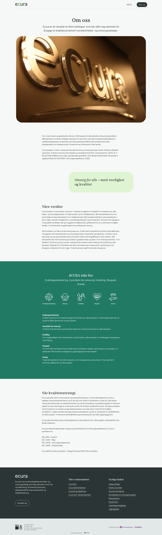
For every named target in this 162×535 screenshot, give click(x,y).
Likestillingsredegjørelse (117, 505)
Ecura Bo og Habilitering (77, 491)
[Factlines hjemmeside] (138, 527)
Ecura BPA (72, 484)
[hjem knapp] (21, 4)
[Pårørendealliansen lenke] (126, 527)
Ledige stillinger (114, 484)
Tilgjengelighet (114, 509)
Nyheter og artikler (115, 488)
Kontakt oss (22, 503)
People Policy (113, 502)
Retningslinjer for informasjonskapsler (122, 495)
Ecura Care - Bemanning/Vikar (80, 495)
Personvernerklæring (116, 491)
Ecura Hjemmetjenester (77, 488)
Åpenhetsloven (114, 498)
